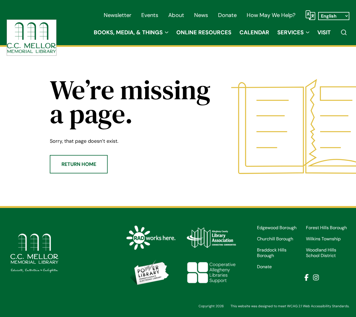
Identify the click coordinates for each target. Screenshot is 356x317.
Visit (324, 32)
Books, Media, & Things (128, 32)
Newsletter (117, 15)
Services (290, 32)
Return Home (78, 164)
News (201, 15)
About (176, 15)
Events (149, 15)
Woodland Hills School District (321, 252)
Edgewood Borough (276, 228)
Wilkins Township (323, 239)
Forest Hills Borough (326, 228)
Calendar (254, 32)
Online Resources (203, 32)
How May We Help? (271, 15)
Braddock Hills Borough (271, 252)
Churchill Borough (275, 239)
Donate (227, 15)
